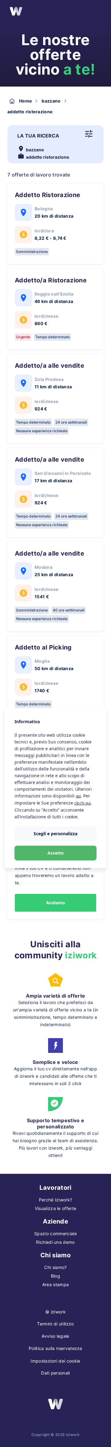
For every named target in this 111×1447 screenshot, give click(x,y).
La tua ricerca (38, 136)
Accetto (55, 853)
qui (78, 796)
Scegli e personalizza (55, 833)
